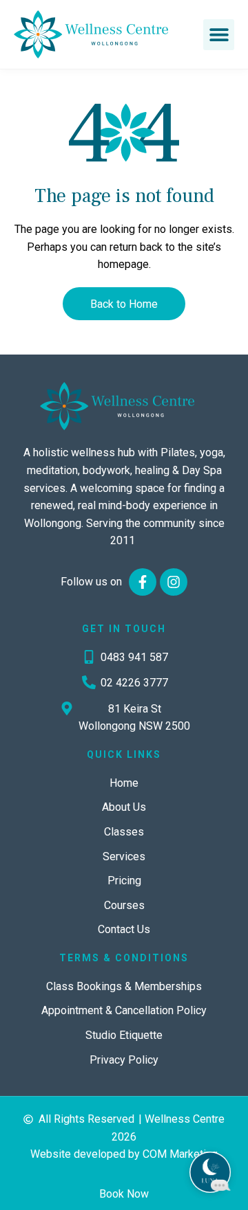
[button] (218, 34)
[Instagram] (173, 582)
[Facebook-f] (142, 582)
